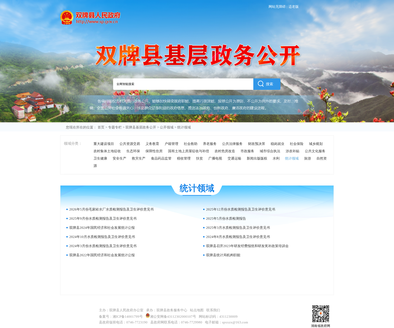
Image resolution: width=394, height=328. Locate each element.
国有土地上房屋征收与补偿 (188, 151)
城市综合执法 (270, 151)
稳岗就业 (277, 144)
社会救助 (190, 144)
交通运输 (234, 158)
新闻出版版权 (257, 158)
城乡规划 (316, 144)
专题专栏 (115, 127)
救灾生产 (138, 158)
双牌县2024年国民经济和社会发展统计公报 (102, 227)
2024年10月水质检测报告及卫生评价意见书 (102, 237)
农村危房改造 (225, 151)
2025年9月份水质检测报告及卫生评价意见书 (103, 218)
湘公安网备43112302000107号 (174, 316)
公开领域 (167, 127)
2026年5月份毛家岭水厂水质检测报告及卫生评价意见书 (111, 209)
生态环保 (133, 151)
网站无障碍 (277, 6)
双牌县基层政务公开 (140, 127)
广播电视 (215, 158)
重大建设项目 (103, 144)
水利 (276, 158)
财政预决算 (256, 144)
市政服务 (247, 151)
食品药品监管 (161, 158)
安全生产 (119, 158)
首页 (101, 127)
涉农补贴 (292, 151)
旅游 (307, 158)
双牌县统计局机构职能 (223, 255)
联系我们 (213, 310)
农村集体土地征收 (107, 151)
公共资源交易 (129, 144)
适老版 (293, 6)
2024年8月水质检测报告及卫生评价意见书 (238, 237)
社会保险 (296, 144)
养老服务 (210, 144)
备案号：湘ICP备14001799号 (121, 316)
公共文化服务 (315, 151)
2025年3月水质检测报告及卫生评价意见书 (238, 227)
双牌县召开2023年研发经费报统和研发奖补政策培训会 (247, 246)
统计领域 (292, 158)
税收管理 (184, 158)
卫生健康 (100, 158)
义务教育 (152, 144)
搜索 (269, 84)
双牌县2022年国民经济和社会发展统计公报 (102, 255)
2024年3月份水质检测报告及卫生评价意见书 (103, 246)
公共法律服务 (232, 144)
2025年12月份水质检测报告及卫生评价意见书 (240, 209)
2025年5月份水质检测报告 (226, 218)
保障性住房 (154, 151)
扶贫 (199, 158)
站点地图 (197, 310)
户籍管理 (171, 144)
